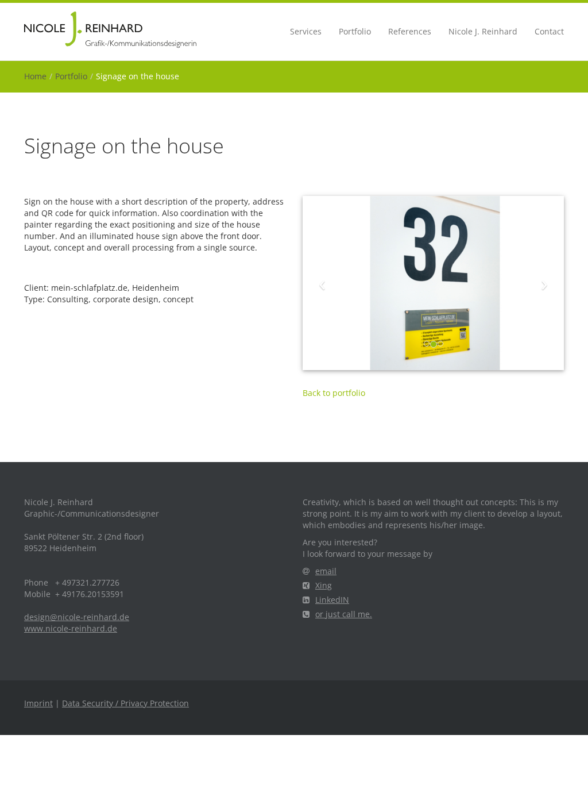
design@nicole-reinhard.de (76, 616)
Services (306, 31)
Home (35, 76)
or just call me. (343, 614)
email (325, 570)
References (409, 31)
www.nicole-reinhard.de (70, 628)
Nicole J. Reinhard (482, 31)
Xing (323, 585)
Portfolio (355, 31)
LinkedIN (332, 599)
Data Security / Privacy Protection (125, 703)
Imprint (38, 703)
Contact (549, 31)
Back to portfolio (334, 392)
